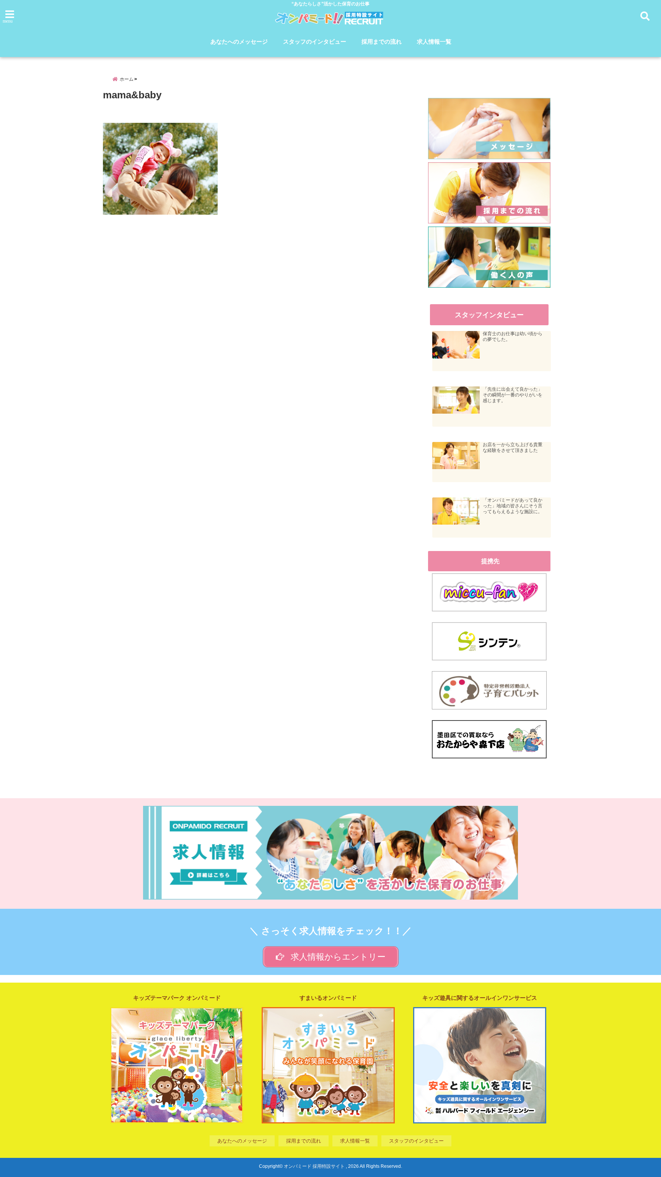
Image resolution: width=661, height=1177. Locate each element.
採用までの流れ (381, 41)
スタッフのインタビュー (314, 41)
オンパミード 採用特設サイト (314, 1166)
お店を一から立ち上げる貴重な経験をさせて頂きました (512, 447)
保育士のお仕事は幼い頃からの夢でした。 (512, 336)
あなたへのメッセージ (239, 41)
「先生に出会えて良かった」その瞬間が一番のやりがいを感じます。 (512, 395)
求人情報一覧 (434, 41)
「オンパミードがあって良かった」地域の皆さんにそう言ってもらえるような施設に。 (512, 506)
